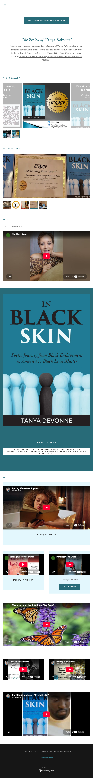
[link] (46, 770)
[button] (9, 5)
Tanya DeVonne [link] (46, 757)
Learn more (70, 587)
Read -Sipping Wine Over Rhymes (46, 20)
